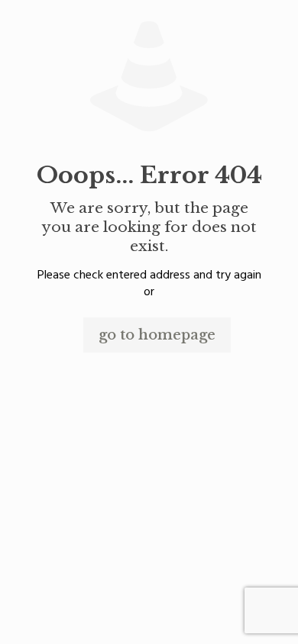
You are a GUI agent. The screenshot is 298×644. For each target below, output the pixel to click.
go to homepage (157, 335)
